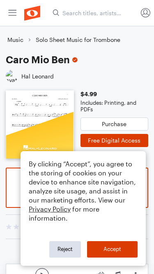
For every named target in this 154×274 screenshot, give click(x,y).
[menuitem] (12, 13)
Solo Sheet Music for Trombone (78, 39)
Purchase (114, 123)
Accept (112, 249)
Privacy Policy (50, 209)
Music (15, 39)
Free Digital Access (114, 140)
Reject (65, 249)
